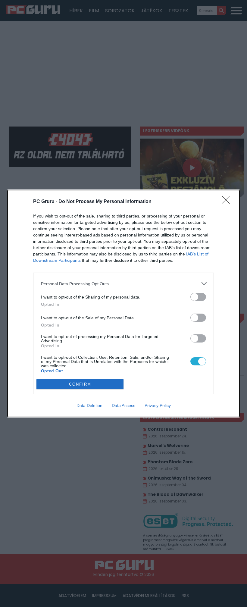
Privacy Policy (158, 405)
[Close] (227, 202)
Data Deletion (89, 405)
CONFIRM (80, 384)
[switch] (198, 297)
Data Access (123, 405)
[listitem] (123, 283)
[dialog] (123, 303)
